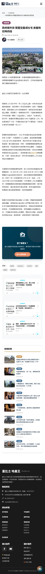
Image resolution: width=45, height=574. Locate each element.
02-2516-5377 (9, 498)
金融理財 (5, 528)
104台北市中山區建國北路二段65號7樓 (17, 495)
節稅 (36, 266)
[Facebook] (4, 549)
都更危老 (5, 525)
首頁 (3, 13)
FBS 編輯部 (11, 40)
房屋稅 (5, 270)
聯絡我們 (27, 551)
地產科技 (26, 528)
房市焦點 (5, 512)
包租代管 (34, 152)
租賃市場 (12, 270)
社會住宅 (29, 266)
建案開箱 (5, 530)
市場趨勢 (27, 512)
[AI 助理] (40, 569)
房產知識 (26, 533)
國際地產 (27, 517)
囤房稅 (12, 266)
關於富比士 (27, 548)
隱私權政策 (27, 558)
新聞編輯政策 (28, 555)
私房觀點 (26, 525)
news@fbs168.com (11, 502)
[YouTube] (10, 549)
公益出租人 (20, 266)
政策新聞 (11, 13)
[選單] (41, 3)
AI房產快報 (5, 561)
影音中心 (26, 530)
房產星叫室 (5, 558)
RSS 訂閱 (28, 562)
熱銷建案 (5, 537)
